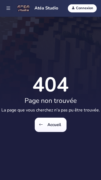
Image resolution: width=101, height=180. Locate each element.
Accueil (53, 124)
